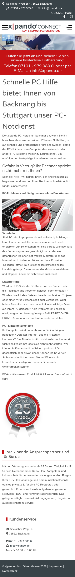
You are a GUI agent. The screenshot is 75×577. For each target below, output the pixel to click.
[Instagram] (71, 16)
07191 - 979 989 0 (22, 8)
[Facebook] (64, 16)
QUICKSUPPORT (62, 12)
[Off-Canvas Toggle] (69, 27)
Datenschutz (10, 570)
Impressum (55, 566)
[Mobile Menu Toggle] (5, 27)
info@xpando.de (52, 8)
